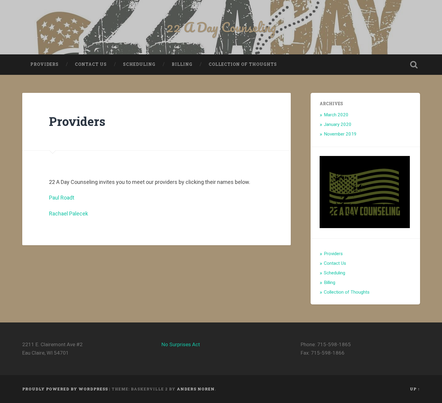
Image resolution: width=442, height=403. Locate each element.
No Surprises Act (180, 344)
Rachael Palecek (68, 213)
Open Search (414, 64)
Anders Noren (196, 388)
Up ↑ (415, 388)
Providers (44, 64)
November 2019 (340, 134)
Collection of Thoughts (243, 64)
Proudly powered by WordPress (65, 388)
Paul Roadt (61, 197)
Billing (182, 64)
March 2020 (336, 115)
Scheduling (139, 64)
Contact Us (91, 64)
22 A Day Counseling (221, 27)
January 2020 (337, 124)
